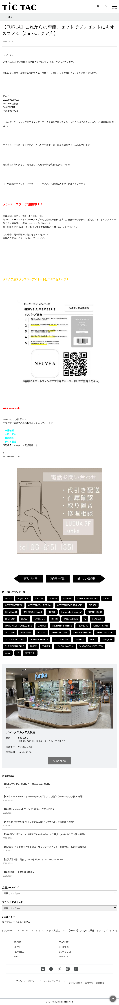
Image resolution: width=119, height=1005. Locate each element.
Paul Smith (25, 632)
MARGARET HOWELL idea (18, 625)
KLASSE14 (97, 619)
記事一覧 (58, 578)
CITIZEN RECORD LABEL (70, 605)
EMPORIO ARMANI (32, 612)
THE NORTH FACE (14, 646)
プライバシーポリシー (25, 981)
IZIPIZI (54, 619)
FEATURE (63, 942)
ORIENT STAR (100, 625)
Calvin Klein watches (87, 598)
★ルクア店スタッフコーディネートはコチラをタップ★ (36, 279)
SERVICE (63, 956)
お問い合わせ (75, 983)
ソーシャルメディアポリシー (53, 981)
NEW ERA (83, 625)
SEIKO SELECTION (14, 639)
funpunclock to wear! (71, 612)
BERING (53, 598)
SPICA (93, 639)
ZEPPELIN (30, 653)
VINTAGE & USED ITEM (91, 646)
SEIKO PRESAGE (82, 632)
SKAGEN (79, 639)
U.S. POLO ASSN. (65, 646)
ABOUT (17, 942)
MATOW (42, 625)
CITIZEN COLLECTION (39, 605)
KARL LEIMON (71, 619)
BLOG (17, 956)
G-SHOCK (10, 619)
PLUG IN (41, 632)
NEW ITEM (19, 952)
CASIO (107, 598)
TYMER (46, 646)
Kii (85, 619)
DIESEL (92, 605)
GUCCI (24, 619)
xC (17, 653)
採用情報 (89, 983)
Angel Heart (23, 598)
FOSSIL (51, 612)
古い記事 (31, 578)
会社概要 (100, 983)
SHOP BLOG (59, 761)
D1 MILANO (11, 612)
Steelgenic (107, 639)
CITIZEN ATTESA (13, 605)
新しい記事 (86, 578)
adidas (8, 598)
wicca (8, 653)
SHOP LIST (64, 947)
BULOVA (67, 598)
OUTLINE (10, 632)
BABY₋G (39, 598)
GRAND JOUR (95, 612)
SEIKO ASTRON (59, 632)
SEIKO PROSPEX (105, 632)
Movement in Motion (62, 625)
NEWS (17, 947)
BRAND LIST (65, 952)
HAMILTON (39, 619)
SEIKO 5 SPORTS (39, 639)
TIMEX (33, 646)
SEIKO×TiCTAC (61, 639)
